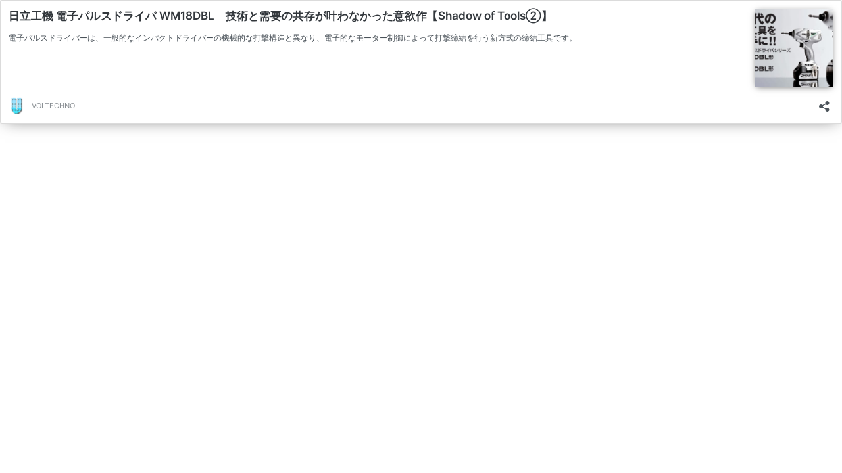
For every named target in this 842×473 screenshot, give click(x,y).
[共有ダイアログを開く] (824, 102)
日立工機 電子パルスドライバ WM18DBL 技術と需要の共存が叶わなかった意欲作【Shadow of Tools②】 (281, 15)
